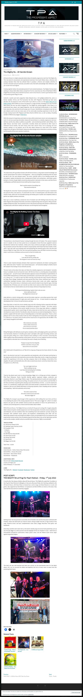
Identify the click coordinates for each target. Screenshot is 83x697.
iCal (67, 188)
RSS (65, 188)
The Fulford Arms (68, 160)
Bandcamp (27, 470)
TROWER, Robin (73, 119)
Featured (62, 33)
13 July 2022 (16, 75)
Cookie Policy (31, 694)
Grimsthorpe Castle (71, 171)
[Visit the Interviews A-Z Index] (69, 64)
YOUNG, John (72, 129)
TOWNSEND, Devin (73, 138)
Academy (71, 175)
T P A (41, 23)
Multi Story (24, 114)
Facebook (20, 470)
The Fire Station (73, 121)
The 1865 (72, 127)
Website (15, 470)
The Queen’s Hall (72, 136)
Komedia (66, 157)
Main (6, 33)
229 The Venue (70, 145)
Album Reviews (15, 33)
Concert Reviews (39, 33)
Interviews (27, 33)
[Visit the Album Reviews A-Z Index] (69, 45)
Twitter (33, 470)
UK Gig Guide (52, 33)
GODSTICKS (72, 177)
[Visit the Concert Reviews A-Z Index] (69, 82)
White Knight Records (17, 461)
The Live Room (69, 166)
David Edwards (8, 75)
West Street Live (71, 186)
